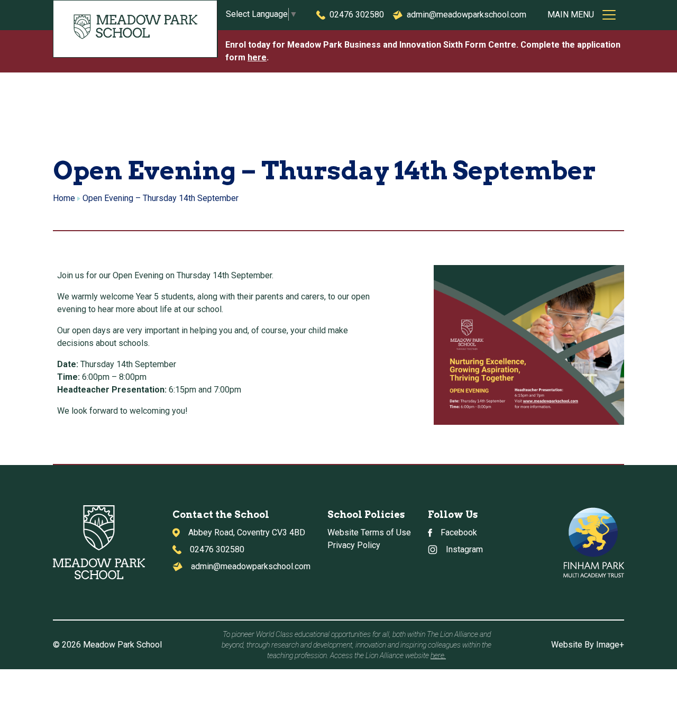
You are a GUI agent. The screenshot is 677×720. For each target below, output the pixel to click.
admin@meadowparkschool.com (466, 15)
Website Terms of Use (369, 532)
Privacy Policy (353, 545)
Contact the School (220, 514)
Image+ (610, 645)
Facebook (459, 532)
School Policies (366, 514)
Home (64, 198)
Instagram (464, 549)
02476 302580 (357, 15)
